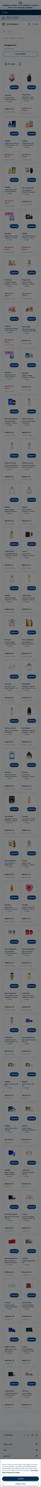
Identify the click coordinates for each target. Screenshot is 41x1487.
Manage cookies (21, 1484)
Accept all (20, 1479)
